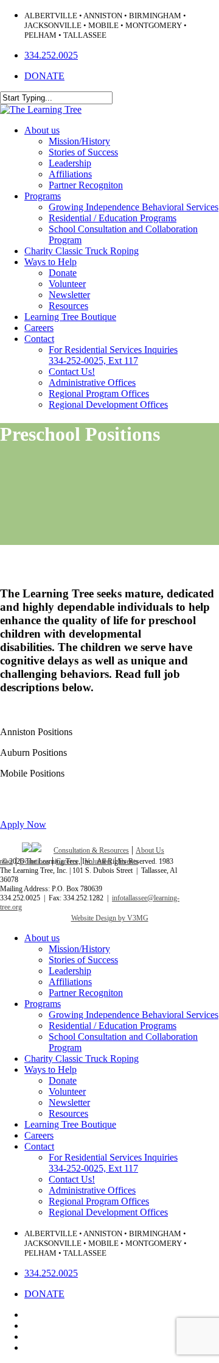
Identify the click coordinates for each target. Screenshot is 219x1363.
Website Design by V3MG (109, 918)
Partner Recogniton (86, 993)
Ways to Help (50, 1069)
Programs (42, 1003)
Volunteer (98, 861)
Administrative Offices (92, 1190)
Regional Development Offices (108, 1212)
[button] (23, 824)
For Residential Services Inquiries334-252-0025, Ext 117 (113, 1162)
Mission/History (79, 949)
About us (42, 938)
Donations (34, 861)
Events (128, 861)
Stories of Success (83, 960)
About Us (150, 850)
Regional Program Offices (99, 1201)
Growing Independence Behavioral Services (133, 1014)
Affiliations (70, 982)
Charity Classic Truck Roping (81, 1058)
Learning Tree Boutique (70, 1124)
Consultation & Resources (91, 850)
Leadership (70, 971)
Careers (67, 861)
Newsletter (69, 1102)
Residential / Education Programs (112, 1025)
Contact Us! (72, 1179)
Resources (68, 1113)
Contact (39, 1146)
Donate (63, 1080)
